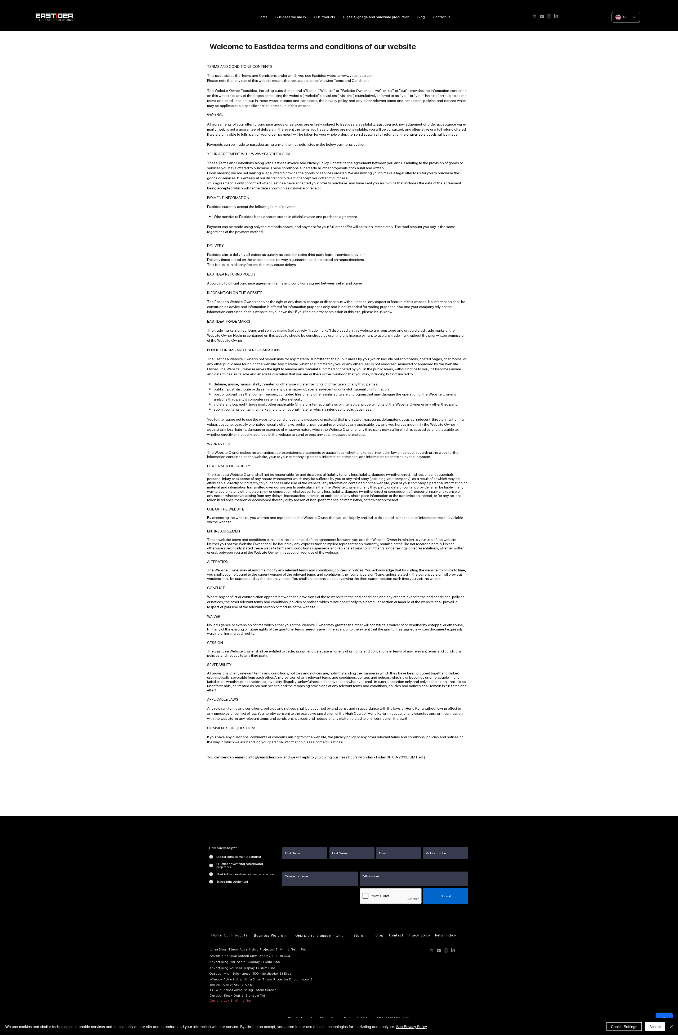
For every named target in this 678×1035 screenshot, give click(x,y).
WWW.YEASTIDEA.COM (271, 154)
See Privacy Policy (411, 1026)
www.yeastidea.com (357, 75)
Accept (655, 1026)
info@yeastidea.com (265, 757)
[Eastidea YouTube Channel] (542, 16)
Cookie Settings (624, 1026)
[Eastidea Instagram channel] (549, 16)
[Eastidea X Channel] (534, 16)
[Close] (671, 1026)
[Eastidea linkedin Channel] (556, 16)
